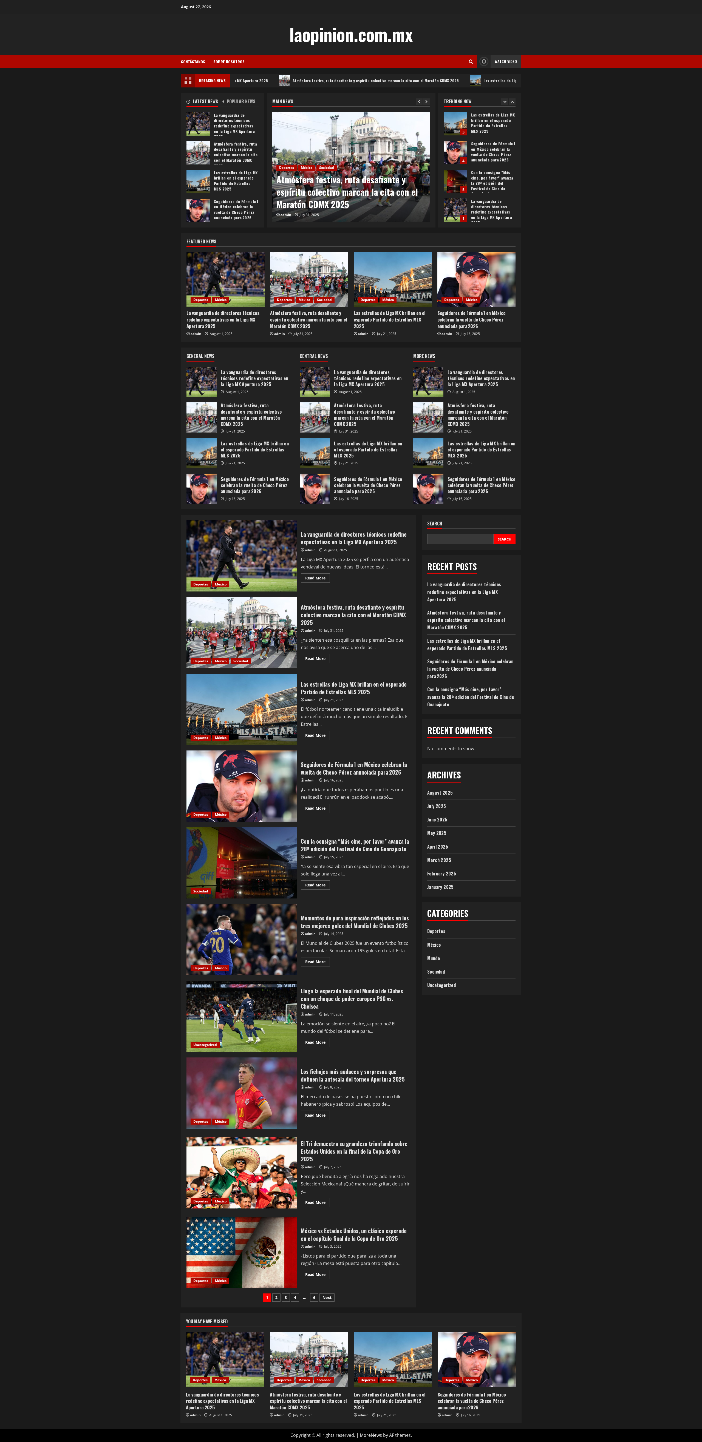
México (306, 180)
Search (434, 524)
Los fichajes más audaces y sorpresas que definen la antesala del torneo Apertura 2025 (241, 1093)
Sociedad (324, 299)
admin (286, 214)
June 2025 (437, 820)
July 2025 (436, 806)
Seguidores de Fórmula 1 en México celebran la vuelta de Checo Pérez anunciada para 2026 (455, 123)
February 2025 (441, 873)
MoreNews (371, 1435)
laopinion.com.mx (351, 34)
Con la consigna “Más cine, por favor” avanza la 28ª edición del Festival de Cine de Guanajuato (455, 152)
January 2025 (440, 887)
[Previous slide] (419, 101)
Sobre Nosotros (229, 61)
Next (327, 1297)
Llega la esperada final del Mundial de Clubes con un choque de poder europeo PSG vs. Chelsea (241, 1016)
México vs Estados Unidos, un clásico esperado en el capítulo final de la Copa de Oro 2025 (241, 1252)
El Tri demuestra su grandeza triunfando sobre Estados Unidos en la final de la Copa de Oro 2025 (241, 1172)
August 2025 (440, 792)
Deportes (286, 180)
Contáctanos (193, 61)
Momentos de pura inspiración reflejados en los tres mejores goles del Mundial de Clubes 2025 (241, 939)
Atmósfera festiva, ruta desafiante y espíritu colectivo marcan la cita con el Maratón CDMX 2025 (286, 80)
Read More (317, 579)
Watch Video (506, 61)
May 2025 (436, 833)
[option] (351, 167)
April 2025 (437, 846)
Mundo (221, 968)
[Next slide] (426, 101)
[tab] (204, 102)
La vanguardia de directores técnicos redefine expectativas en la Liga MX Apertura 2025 (455, 181)
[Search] (471, 61)
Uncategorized (205, 1044)
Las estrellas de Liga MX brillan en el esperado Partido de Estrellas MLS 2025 (460, 80)
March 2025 (439, 860)
